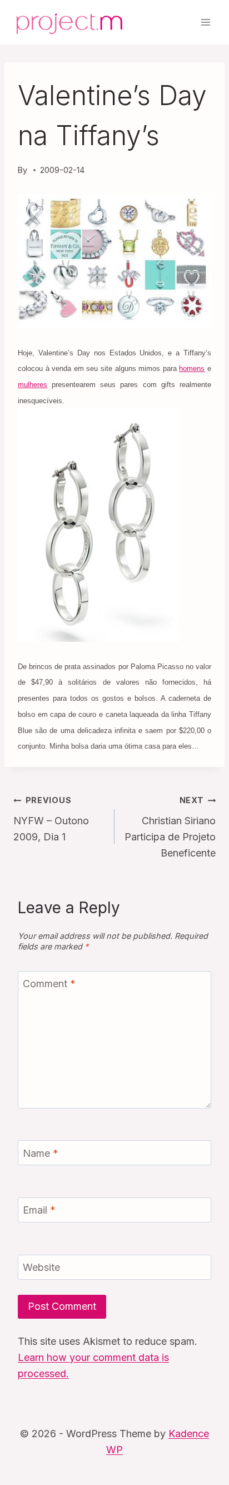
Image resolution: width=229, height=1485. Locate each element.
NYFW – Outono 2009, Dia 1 (51, 819)
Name (40, 1153)
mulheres (32, 384)
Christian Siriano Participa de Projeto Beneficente (170, 826)
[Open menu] (205, 22)
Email (39, 1210)
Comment (49, 984)
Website (41, 1267)
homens (192, 368)
